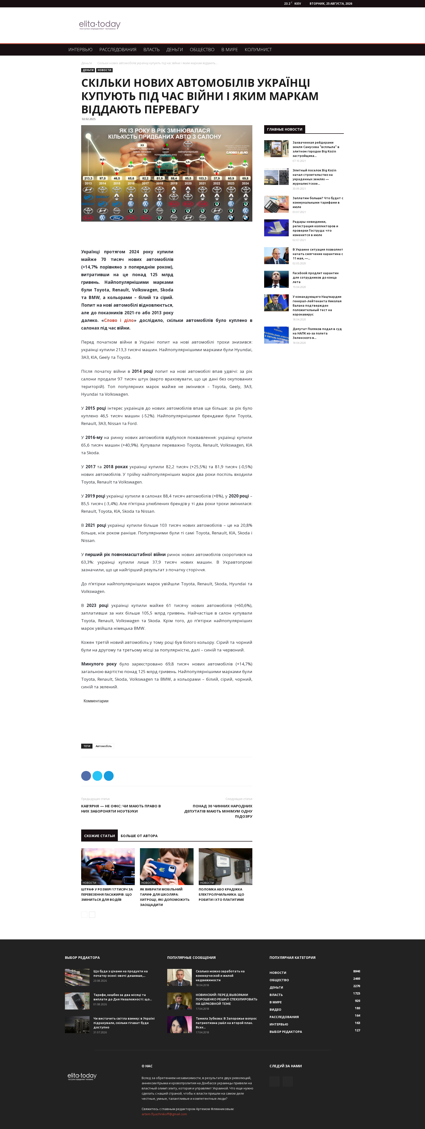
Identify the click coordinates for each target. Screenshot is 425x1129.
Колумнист (258, 49)
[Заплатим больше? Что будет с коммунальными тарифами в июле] (276, 204)
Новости (104, 70)
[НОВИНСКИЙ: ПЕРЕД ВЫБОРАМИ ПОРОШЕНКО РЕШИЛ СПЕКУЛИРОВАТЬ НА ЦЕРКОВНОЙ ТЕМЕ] (179, 1001)
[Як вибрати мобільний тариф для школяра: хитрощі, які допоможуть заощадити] (167, 866)
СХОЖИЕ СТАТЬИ (99, 835)
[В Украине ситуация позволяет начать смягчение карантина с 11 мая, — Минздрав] (276, 255)
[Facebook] (274, 1081)
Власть (151, 49)
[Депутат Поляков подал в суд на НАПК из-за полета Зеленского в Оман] (276, 335)
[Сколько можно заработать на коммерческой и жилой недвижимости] (179, 977)
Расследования (118, 49)
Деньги (175, 49)
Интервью (80, 49)
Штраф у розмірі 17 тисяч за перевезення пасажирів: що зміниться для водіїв (107, 894)
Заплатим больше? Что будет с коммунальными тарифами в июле (318, 202)
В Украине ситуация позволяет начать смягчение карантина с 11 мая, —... (318, 254)
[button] (354, 49)
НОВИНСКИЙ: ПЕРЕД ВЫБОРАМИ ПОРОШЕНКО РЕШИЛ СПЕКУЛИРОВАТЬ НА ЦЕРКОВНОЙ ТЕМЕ (226, 999)
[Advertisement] (238, 25)
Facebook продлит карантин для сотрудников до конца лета (316, 277)
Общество (202, 49)
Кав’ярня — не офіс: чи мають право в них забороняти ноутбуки (121, 808)
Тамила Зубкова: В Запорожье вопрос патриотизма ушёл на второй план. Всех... (226, 1023)
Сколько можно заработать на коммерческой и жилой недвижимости (220, 975)
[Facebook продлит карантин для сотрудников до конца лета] (276, 279)
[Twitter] (288, 1081)
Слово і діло (119, 320)
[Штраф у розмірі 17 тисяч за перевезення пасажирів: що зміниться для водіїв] (108, 866)
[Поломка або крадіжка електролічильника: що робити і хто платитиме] (225, 866)
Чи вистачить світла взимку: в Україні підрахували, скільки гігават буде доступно (124, 1023)
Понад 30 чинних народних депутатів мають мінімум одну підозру (218, 811)
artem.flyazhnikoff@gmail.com (164, 1114)
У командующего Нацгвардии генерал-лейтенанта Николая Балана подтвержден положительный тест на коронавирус (317, 305)
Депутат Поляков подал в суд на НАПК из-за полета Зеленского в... (317, 333)
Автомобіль (104, 746)
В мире (229, 49)
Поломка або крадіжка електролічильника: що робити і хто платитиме (221, 894)
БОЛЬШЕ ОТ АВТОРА (139, 835)
